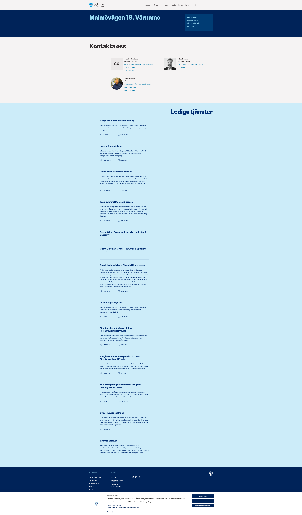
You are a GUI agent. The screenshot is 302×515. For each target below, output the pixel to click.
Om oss (91, 486)
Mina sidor (114, 477)
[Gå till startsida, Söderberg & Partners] (96, 5)
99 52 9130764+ (183, 68)
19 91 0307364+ (129, 90)
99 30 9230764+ (130, 87)
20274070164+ (129, 71)
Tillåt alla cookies (202, 496)
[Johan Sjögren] (170, 64)
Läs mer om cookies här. (114, 505)
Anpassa (201, 501)
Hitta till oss (191, 26)
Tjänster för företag (95, 477)
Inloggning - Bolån (117, 481)
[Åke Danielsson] (117, 84)
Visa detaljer (110, 512)
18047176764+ (129, 68)
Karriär (91, 490)
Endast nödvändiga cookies (202, 505)
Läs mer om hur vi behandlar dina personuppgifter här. (123, 507)
